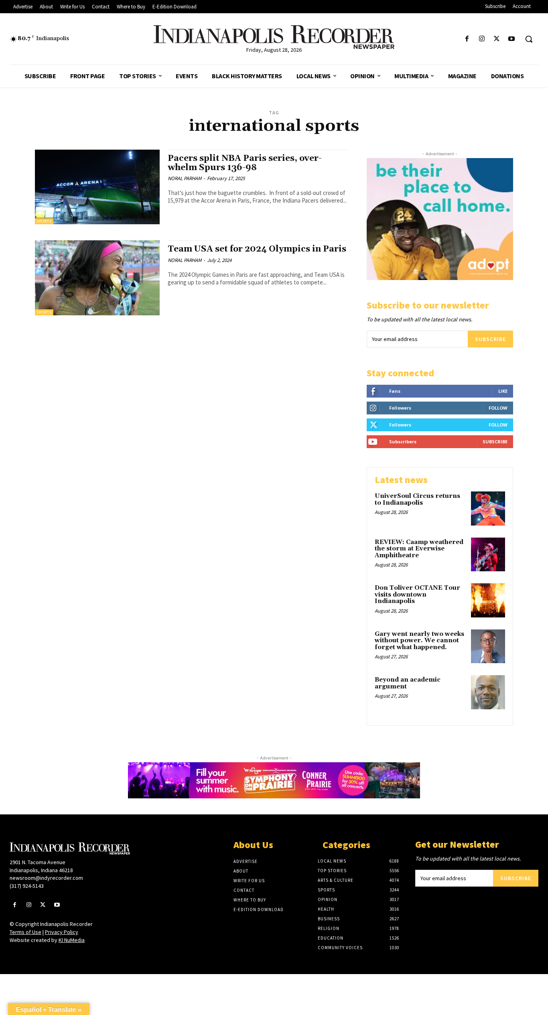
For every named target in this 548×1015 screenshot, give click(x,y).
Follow (498, 408)
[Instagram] (481, 39)
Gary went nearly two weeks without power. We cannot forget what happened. (419, 640)
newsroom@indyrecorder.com (46, 877)
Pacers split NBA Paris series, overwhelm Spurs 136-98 (245, 163)
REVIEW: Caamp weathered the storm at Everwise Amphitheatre (419, 548)
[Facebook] (466, 39)
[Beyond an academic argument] (488, 692)
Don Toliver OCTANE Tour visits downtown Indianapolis (417, 594)
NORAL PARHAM (184, 178)
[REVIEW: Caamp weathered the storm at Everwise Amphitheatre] (488, 555)
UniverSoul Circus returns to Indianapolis (417, 499)
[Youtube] (511, 39)
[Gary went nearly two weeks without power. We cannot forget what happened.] (488, 646)
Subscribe (490, 339)
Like (502, 391)
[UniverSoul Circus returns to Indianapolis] (488, 508)
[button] (528, 39)
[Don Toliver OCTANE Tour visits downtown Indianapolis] (488, 600)
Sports (44, 221)
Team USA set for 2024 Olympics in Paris (257, 249)
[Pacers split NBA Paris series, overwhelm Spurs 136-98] (97, 187)
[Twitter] (496, 39)
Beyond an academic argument (407, 683)
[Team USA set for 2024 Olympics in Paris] (97, 277)
